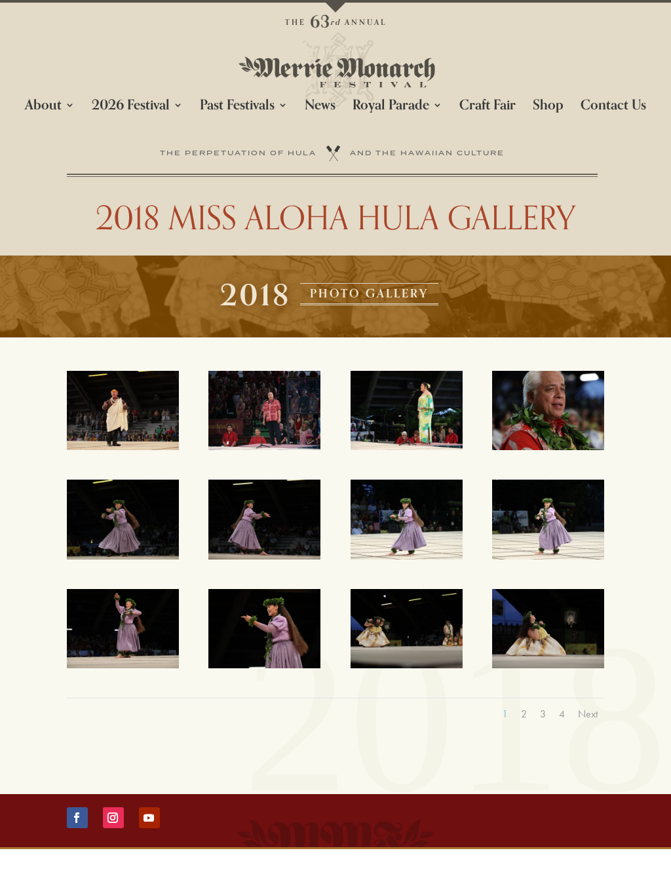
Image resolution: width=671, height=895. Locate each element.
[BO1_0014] (123, 445)
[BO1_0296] (407, 664)
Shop (548, 108)
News (320, 108)
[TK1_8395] (123, 664)
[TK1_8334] (407, 445)
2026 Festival (131, 108)
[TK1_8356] (548, 445)
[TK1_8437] (264, 664)
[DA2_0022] (548, 555)
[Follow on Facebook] (77, 817)
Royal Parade (391, 108)
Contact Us (613, 108)
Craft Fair (487, 108)
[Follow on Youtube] (149, 817)
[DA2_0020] (407, 555)
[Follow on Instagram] (113, 817)
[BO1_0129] (264, 555)
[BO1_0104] (123, 555)
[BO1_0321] (548, 664)
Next (588, 714)
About (43, 108)
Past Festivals (237, 108)
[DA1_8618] (264, 445)
